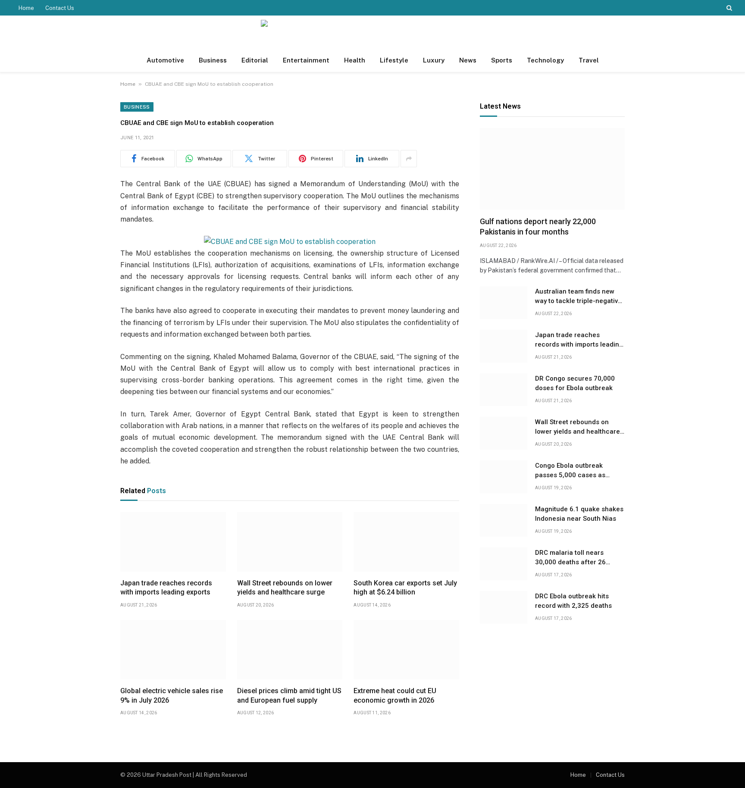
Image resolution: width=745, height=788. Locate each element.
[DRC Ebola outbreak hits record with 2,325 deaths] (503, 607)
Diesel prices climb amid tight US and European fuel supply (289, 695)
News (467, 60)
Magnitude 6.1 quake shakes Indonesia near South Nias (579, 513)
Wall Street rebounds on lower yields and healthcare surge (284, 588)
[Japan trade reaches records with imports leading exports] (173, 542)
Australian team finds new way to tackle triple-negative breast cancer (578, 297)
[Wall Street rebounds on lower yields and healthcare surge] (290, 542)
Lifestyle (394, 60)
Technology (545, 60)
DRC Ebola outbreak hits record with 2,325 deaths (573, 600)
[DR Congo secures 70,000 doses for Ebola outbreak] (503, 389)
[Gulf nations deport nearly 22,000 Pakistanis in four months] (552, 169)
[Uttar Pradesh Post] (372, 32)
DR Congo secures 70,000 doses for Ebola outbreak (575, 383)
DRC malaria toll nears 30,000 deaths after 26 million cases (570, 558)
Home (26, 8)
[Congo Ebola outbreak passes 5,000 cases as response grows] (503, 476)
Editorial (254, 60)
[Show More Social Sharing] (409, 158)
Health (354, 60)
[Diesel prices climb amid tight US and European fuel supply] (290, 649)
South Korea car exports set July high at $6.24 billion (405, 588)
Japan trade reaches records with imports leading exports (166, 588)
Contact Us (59, 8)
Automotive (165, 60)
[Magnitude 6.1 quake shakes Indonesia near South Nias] (503, 520)
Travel (589, 60)
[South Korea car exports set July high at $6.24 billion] (406, 542)
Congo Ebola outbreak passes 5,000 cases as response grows (570, 471)
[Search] (728, 8)
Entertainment (306, 60)
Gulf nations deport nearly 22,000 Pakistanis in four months (538, 226)
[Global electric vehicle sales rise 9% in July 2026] (173, 649)
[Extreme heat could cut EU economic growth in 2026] (406, 649)
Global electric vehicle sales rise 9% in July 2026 (171, 695)
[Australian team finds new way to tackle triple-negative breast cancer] (503, 302)
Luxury (433, 60)
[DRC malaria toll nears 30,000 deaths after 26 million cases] (503, 563)
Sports (501, 60)
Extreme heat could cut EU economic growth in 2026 (395, 695)
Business (213, 60)
